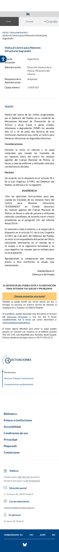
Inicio (5, 32)
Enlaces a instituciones (18, 420)
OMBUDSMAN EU (13, 534)
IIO (53, 534)
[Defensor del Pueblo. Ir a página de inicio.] (29, 6)
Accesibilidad (12, 426)
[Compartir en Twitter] (18, 13)
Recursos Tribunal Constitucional (19, 378)
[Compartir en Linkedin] (28, 13)
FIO (31, 534)
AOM (42, 534)
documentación (18, 32)
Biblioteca (10, 413)
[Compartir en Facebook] (9, 13)
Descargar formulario (17, 317)
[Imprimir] (47, 13)
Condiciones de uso (16, 433)
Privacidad (10, 439)
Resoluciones (10, 372)
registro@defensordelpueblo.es (16, 322)
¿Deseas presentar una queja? (29, 296)
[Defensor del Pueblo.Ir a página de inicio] (29, 401)
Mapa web (10, 446)
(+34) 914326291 (31, 480)
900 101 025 (24, 477)
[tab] (10, 13)
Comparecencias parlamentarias (18, 384)
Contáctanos (12, 452)
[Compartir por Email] (37, 13)
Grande (29, 21)
